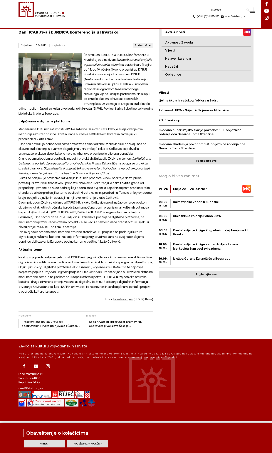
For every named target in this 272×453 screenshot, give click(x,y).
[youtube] (35, 366)
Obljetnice (173, 74)
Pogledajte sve (206, 161)
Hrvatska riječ (123, 299)
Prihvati (44, 444)
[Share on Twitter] (149, 45)
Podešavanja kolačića (87, 444)
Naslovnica (25, 20)
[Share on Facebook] (145, 45)
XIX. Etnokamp (169, 120)
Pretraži (234, 5)
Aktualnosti (43, 20)
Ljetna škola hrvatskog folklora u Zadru (188, 100)
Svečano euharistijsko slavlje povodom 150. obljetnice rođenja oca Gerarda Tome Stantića (200, 132)
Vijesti (170, 50)
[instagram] (47, 366)
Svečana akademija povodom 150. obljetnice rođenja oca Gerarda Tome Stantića (202, 146)
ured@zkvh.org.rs (31, 388)
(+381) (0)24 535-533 (193, 11)
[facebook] (24, 366)
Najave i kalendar (178, 58)
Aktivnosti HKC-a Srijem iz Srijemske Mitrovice (194, 110)
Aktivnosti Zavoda (179, 42)
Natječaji (172, 66)
